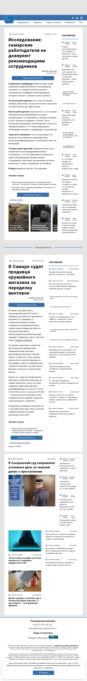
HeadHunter (27, 84)
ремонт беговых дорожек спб (68, 92)
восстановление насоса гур (59, 296)
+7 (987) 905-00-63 (19, 657)
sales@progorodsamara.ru (42, 628)
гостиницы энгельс (16, 200)
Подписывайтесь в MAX (33, 78)
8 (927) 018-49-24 (42, 624)
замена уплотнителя (68, 135)
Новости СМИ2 (14, 203)
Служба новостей (49, 71)
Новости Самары (18, 34)
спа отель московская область (20, 443)
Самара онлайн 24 (23, 340)
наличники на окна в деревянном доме (63, 340)
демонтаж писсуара (62, 329)
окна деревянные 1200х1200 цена (69, 146)
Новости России (67, 175)
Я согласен (43, 673)
